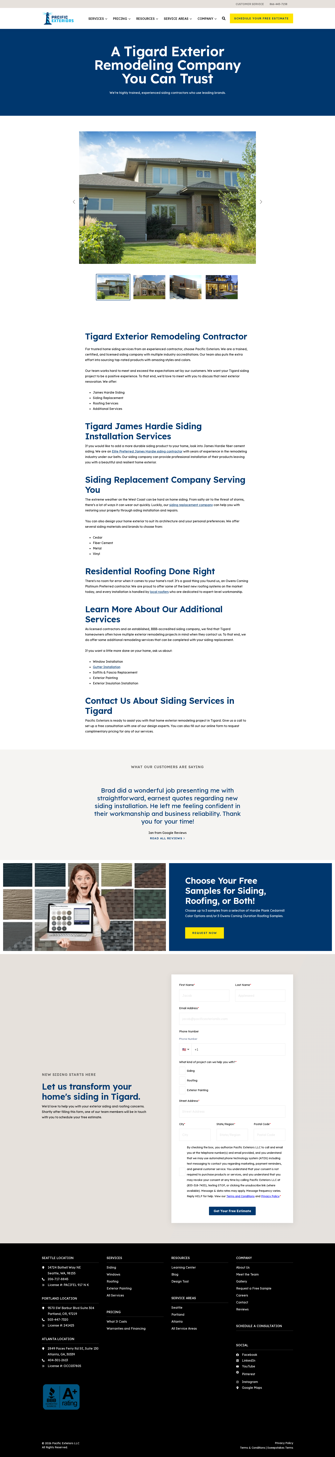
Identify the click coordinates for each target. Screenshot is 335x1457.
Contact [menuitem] (242, 1302)
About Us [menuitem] (243, 1267)
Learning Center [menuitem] (183, 1267)
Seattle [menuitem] (176, 1307)
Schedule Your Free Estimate (261, 18)
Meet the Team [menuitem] (247, 1274)
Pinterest (248, 1374)
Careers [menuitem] (242, 1295)
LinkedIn (248, 1360)
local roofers (159, 592)
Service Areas (176, 18)
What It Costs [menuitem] (117, 1321)
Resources (145, 18)
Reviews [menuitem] (242, 1309)
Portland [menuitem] (177, 1314)
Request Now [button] (204, 933)
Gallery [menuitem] (241, 1281)
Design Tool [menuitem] (180, 1281)
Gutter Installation (106, 667)
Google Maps (252, 1388)
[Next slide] (260, 201)
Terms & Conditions (252, 1447)
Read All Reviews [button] (166, 838)
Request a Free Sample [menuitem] (253, 1288)
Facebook (249, 1355)
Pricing (120, 18)
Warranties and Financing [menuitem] (126, 1328)
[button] (223, 18)
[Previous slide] (74, 201)
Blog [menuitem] (174, 1274)
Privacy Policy (270, 1196)
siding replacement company (191, 505)
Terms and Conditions (240, 1196)
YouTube (248, 1366)
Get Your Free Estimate (232, 1211)
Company (205, 18)
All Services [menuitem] (115, 1295)
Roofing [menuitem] (112, 1281)
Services (96, 18)
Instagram (250, 1382)
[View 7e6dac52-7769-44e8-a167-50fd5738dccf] (167, 201)
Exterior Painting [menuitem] (119, 1288)
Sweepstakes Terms (280, 1447)
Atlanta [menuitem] (177, 1321)
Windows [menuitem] (113, 1274)
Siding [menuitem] (111, 1267)
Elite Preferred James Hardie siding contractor (147, 451)
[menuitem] (250, 4)
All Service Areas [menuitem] (184, 1328)
